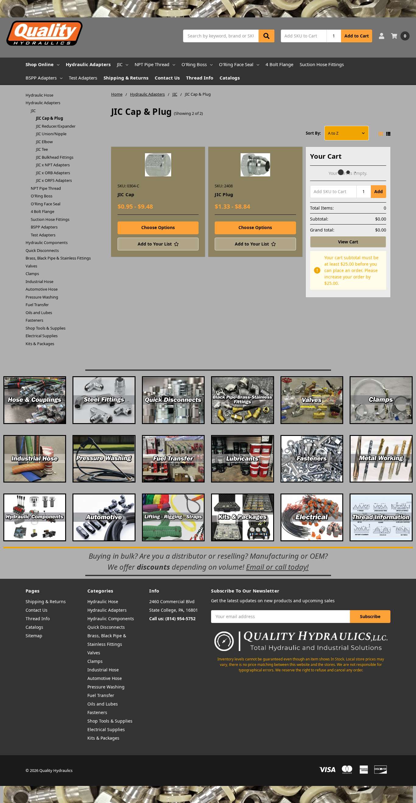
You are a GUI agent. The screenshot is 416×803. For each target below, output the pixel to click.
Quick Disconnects (42, 250)
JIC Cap (126, 194)
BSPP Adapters (41, 78)
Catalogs (230, 78)
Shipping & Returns (126, 78)
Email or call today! (277, 567)
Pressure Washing (42, 297)
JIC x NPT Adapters (53, 165)
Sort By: (313, 133)
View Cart (348, 242)
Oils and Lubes (39, 312)
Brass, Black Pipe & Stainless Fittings (58, 258)
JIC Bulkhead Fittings (54, 157)
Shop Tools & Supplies (45, 328)
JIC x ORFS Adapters (54, 180)
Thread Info (199, 78)
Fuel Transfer (37, 304)
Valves (31, 266)
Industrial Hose (39, 281)
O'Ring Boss (194, 64)
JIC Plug (224, 194)
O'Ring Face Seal (236, 64)
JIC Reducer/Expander (56, 126)
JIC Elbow (44, 141)
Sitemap (34, 636)
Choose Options (158, 227)
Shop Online (40, 64)
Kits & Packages (40, 343)
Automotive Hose (42, 289)
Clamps (32, 273)
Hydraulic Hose (39, 95)
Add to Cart (356, 36)
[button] (208, 8)
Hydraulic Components (47, 242)
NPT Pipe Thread (152, 64)
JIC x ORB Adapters (53, 172)
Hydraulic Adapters (88, 64)
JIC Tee (42, 149)
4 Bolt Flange (279, 64)
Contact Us (167, 78)
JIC (119, 64)
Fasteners (34, 320)
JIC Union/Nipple (51, 133)
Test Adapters (83, 78)
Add (378, 191)
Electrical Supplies (42, 335)
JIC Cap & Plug (49, 118)
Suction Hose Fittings (322, 64)
